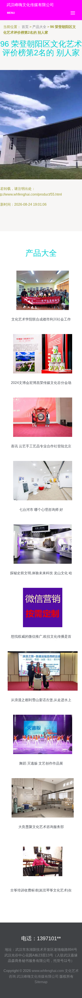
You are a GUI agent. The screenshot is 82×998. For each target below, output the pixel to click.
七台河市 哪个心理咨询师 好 (41, 509)
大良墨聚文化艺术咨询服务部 (41, 827)
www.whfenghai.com (48, 971)
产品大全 (39, 27)
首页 (25, 27)
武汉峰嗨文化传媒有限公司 (38, 976)
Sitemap (41, 982)
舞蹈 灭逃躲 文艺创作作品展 (41, 763)
